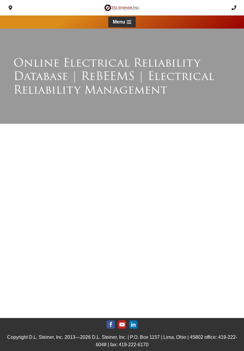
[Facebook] (111, 324)
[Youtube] (122, 324)
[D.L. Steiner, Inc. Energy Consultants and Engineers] (122, 7)
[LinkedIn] (133, 324)
